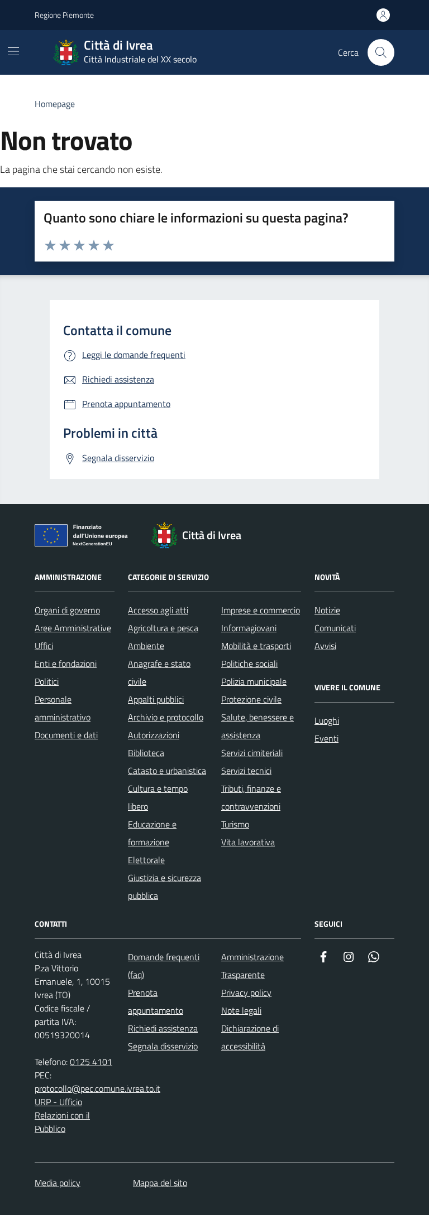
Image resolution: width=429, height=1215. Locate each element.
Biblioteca (146, 752)
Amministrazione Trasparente (252, 965)
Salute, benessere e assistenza (257, 726)
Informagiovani (249, 628)
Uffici (44, 645)
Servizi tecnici (246, 770)
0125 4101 (91, 1061)
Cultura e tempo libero (158, 797)
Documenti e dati (66, 735)
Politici (47, 681)
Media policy (57, 1182)
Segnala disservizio (163, 1046)
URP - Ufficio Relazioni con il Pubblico (62, 1115)
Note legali (241, 1010)
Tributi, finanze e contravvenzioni (251, 797)
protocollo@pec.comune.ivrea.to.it (97, 1088)
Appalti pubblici (156, 699)
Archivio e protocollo (165, 717)
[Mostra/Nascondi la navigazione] (13, 51)
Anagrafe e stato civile (159, 672)
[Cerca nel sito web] (381, 52)
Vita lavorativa (248, 842)
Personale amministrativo (62, 708)
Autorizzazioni (153, 735)
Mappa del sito (160, 1182)
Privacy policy (246, 992)
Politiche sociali (249, 663)
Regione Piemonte (64, 15)
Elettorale (146, 860)
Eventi (326, 738)
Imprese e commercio (260, 610)
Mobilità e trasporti (256, 645)
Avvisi (325, 645)
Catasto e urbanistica (167, 770)
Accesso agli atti (158, 610)
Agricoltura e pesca (163, 628)
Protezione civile (251, 699)
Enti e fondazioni (66, 663)
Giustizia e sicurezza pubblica (164, 886)
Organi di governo (67, 610)
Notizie (327, 610)
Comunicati (335, 628)
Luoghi (326, 720)
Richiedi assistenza (163, 1028)
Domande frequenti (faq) (163, 965)
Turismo (235, 824)
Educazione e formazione (152, 833)
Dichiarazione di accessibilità (250, 1037)
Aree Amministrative (73, 628)
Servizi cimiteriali (252, 752)
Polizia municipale (254, 681)
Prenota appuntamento (155, 1001)
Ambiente (146, 645)
